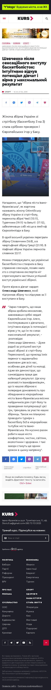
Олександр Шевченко (9, 467)
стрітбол (27, 468)
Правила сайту (9, 686)
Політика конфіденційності (30, 686)
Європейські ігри (41, 467)
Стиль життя (34, 603)
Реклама (7, 594)
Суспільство (10, 603)
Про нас (7, 590)
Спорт (8, 92)
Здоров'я (31, 594)
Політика (7, 560)
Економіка (32, 560)
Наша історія (33, 598)
